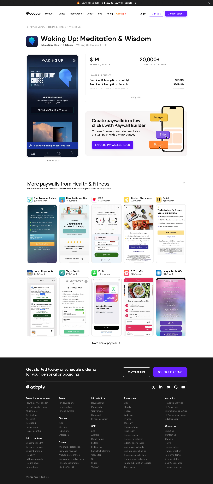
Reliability (30, 455)
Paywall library (131, 435)
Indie (61, 423)
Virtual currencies (34, 447)
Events (127, 419)
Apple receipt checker (135, 451)
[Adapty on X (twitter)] (153, 387)
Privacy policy (172, 447)
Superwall (96, 415)
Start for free (137, 372)
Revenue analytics (174, 403)
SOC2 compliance (173, 463)
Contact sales (175, 13)
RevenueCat (97, 403)
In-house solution (99, 419)
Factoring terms (173, 455)
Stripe (94, 463)
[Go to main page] (33, 13)
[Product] (54, 14)
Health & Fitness (57, 27)
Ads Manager (171, 419)
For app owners (66, 411)
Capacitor (96, 455)
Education (47, 45)
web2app (121, 13)
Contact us (170, 435)
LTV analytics (171, 407)
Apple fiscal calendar (134, 447)
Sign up (155, 13)
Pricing (109, 13)
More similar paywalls (104, 343)
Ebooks (127, 407)
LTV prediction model (175, 415)
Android (95, 435)
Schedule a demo (170, 372)
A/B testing (31, 415)
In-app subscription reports (137, 463)
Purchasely (96, 407)
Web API (95, 467)
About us (169, 431)
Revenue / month (100, 65)
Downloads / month (153, 65)
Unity (93, 459)
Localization (32, 427)
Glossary (128, 423)
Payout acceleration (69, 463)
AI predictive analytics (176, 411)
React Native (97, 439)
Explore (112, 145)
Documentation (131, 427)
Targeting (31, 423)
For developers (66, 403)
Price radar (129, 431)
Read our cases (66, 467)
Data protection (173, 451)
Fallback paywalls (34, 459)
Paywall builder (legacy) (37, 407)
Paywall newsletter (133, 439)
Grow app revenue (68, 451)
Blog (99, 13)
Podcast (128, 411)
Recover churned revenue (71, 459)
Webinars (128, 415)
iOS (93, 431)
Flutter (94, 443)
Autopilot (30, 419)
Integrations (32, 467)
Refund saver (32, 463)
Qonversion (97, 411)
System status (172, 459)
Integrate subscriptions (70, 447)
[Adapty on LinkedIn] (161, 387)
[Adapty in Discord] (168, 387)
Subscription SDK (34, 443)
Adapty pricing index (134, 443)
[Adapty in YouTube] (183, 387)
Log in (143, 13)
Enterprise (64, 435)
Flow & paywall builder (37, 403)
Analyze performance (69, 455)
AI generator (32, 411)
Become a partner (174, 467)
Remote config (33, 431)
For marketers (65, 407)
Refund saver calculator (136, 459)
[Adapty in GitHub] (175, 387)
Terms (168, 443)
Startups (63, 427)
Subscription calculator (135, 455)
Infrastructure (34, 438)
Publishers (64, 431)
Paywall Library (37, 27)
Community (129, 467)
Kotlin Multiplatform (100, 451)
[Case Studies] (66, 14)
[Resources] (83, 14)
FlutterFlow (96, 447)
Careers (169, 439)
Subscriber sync (34, 451)
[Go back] (28, 27)
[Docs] (93, 14)
